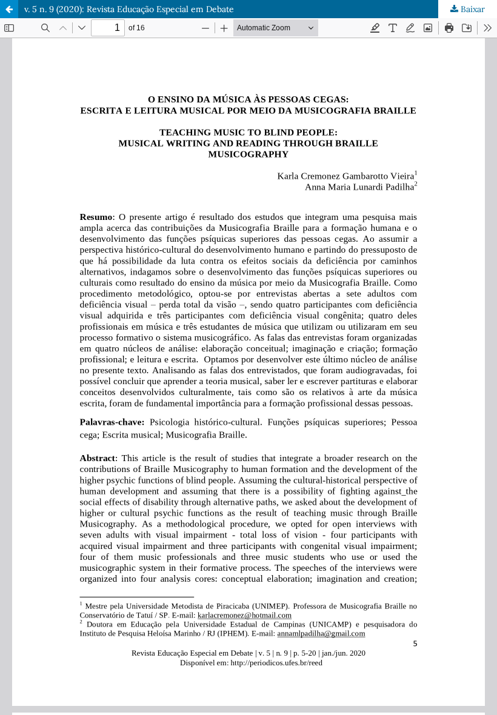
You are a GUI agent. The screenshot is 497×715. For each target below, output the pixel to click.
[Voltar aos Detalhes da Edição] (9, 9)
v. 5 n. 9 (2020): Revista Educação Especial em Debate (129, 9)
